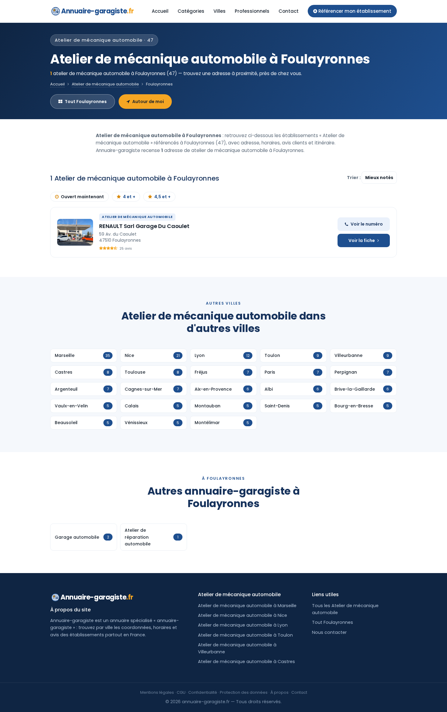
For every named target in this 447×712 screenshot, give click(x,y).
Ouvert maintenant (82, 197)
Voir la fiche (361, 240)
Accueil (160, 11)
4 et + (129, 197)
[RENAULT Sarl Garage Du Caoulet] (75, 232)
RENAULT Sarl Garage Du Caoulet (144, 226)
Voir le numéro (367, 224)
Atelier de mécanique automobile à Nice (242, 615)
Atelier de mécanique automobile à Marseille (247, 606)
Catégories (191, 11)
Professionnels (252, 11)
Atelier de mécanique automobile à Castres (246, 661)
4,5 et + (162, 197)
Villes (219, 11)
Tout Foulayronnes (86, 102)
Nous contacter (329, 632)
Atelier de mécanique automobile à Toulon (245, 635)
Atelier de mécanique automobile (105, 84)
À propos (279, 692)
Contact (289, 11)
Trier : (354, 178)
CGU (181, 692)
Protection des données (244, 692)
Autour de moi (148, 102)
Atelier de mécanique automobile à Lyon (243, 625)
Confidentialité (202, 692)
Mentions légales (157, 692)
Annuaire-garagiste (97, 11)
